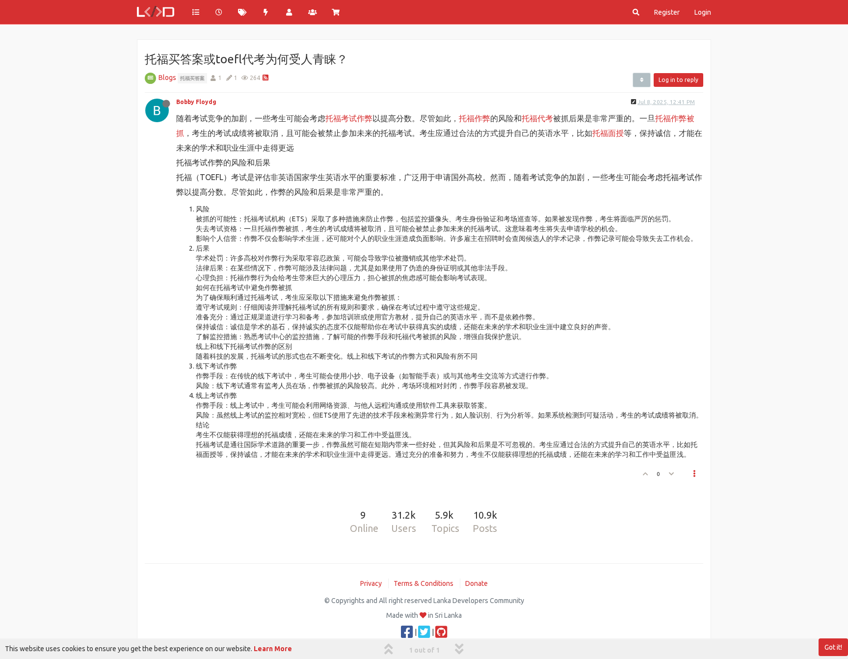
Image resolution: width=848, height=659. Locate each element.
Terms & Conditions (423, 583)
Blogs (167, 77)
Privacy (371, 583)
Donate (476, 583)
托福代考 (537, 118)
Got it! (833, 647)
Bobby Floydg (196, 102)
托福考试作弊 (348, 118)
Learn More (273, 649)
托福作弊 (474, 118)
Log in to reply (678, 80)
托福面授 (608, 133)
